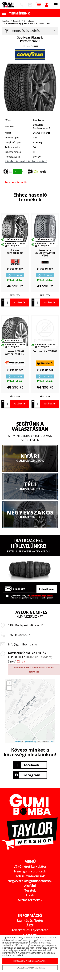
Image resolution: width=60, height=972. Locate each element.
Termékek (16, 21)
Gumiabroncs (29, 21)
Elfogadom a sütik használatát (30, 961)
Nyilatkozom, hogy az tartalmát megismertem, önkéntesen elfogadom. (31, 596)
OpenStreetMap (30, 741)
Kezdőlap (5, 21)
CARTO (51, 741)
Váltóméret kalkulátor (30, 866)
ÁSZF (30, 925)
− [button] (9, 688)
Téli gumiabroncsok (30, 876)
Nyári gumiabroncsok (30, 871)
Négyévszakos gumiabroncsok (30, 881)
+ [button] (9, 683)
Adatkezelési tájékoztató (41, 595)
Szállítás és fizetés (30, 920)
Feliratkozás (46, 588)
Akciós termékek (30, 900)
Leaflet (18, 741)
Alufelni (30, 885)
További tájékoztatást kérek (30, 967)
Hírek (30, 895)
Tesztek (30, 890)
